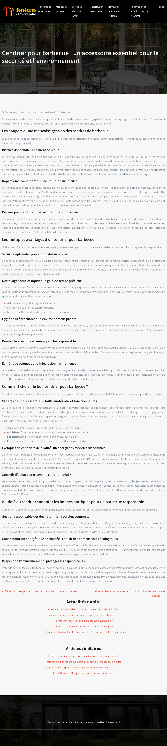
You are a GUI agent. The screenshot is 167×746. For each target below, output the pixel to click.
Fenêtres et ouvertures (44, 9)
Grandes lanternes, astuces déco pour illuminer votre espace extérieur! (128, 593)
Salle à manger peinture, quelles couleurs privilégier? (83, 626)
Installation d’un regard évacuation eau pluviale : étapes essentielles (83, 661)
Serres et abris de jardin (77, 11)
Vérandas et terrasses (61, 9)
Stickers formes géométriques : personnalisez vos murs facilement (41, 591)
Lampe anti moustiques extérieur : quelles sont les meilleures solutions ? (83, 667)
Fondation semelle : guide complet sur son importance (83, 673)
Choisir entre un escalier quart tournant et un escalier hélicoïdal (83, 609)
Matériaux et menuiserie (96, 9)
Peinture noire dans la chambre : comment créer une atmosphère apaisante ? (83, 632)
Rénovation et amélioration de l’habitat (139, 11)
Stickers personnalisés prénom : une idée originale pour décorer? (83, 656)
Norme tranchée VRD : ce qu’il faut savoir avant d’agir (83, 620)
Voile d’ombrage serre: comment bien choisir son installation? (83, 615)
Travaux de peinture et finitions (114, 11)
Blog (162, 6)
